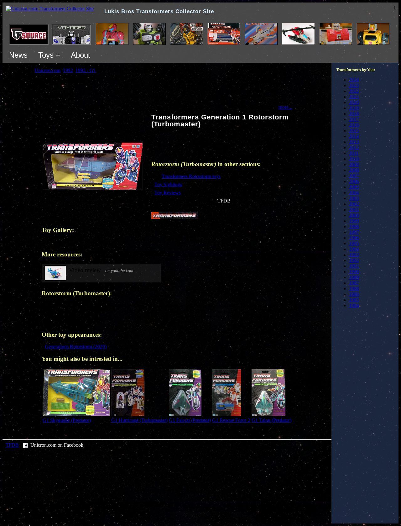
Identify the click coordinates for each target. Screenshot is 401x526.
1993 (354, 254)
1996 (354, 237)
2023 (354, 85)
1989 (354, 277)
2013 (354, 142)
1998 (354, 226)
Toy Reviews (167, 192)
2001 (354, 209)
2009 (354, 164)
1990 (354, 271)
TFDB (224, 200)
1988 (354, 288)
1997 (354, 232)
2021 (354, 96)
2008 (354, 170)
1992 (354, 260)
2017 (354, 119)
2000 (354, 215)
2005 (354, 187)
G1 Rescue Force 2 (231, 420)
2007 (354, 175)
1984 (354, 305)
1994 (354, 249)
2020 (354, 102)
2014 (354, 136)
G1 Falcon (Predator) (190, 420)
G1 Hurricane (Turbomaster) (139, 420)
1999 (354, 221)
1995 (354, 243)
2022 (354, 91)
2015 (354, 130)
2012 (354, 147)
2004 (354, 192)
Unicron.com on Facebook (56, 445)
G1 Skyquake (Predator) (67, 420)
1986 (354, 294)
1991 (354, 266)
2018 (354, 113)
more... (285, 107)
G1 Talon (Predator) (271, 420)
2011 (354, 153)
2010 (354, 158)
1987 (354, 283)
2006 (354, 181)
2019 (354, 108)
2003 (354, 198)
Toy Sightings (168, 184)
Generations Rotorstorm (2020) (76, 346)
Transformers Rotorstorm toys (191, 176)
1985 (354, 299)
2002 (354, 204)
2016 (354, 125)
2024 (354, 79)
